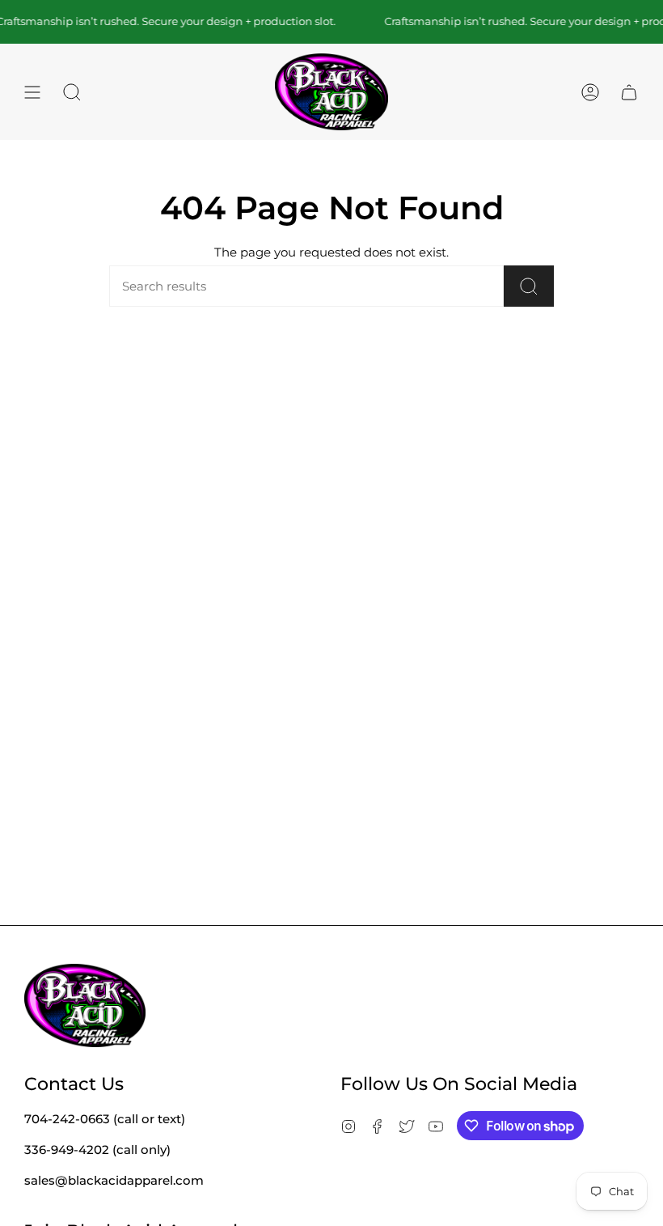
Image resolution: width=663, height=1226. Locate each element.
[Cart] (629, 92)
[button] (72, 92)
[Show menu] (32, 92)
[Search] (529, 286)
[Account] (590, 92)
